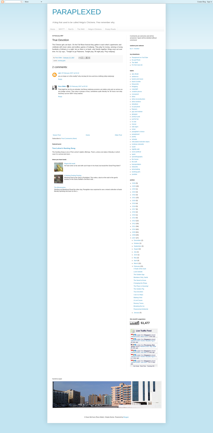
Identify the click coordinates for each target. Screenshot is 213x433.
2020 (134, 200)
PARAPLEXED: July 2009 (138, 352)
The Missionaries (60, 187)
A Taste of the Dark (140, 269)
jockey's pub (136, 116)
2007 (134, 238)
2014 (134, 218)
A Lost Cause (138, 300)
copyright (135, 89)
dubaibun (135, 104)
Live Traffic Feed (143, 331)
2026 (134, 183)
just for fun (135, 119)
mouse (134, 124)
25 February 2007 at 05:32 (79, 86)
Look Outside (138, 272)
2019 (134, 203)
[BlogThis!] (82, 58)
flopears (134, 109)
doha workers (136, 102)
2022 (134, 195)
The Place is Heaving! (141, 286)
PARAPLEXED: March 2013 (139, 336)
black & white (136, 81)
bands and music (137, 79)
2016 (134, 212)
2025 (134, 186)
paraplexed (135, 134)
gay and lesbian (137, 111)
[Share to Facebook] (87, 58)
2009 (134, 232)
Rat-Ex (71, 29)
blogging (135, 86)
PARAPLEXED (76, 12)
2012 (134, 223)
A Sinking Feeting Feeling (72, 175)
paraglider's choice (138, 131)
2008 (134, 235)
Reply (60, 79)
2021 (134, 197)
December (137, 240)
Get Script (136, 366)
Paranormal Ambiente (141, 309)
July (135, 252)
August (136, 249)
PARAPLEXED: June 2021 (139, 362)
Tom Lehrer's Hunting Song (63, 148)
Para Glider (62, 86)
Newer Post (57, 135)
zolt (59, 73)
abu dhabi (135, 74)
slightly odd (135, 149)
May (135, 258)
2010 (134, 229)
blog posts (135, 84)
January (137, 313)
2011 (134, 226)
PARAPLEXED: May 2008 (148, 346)
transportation (136, 164)
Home (52, 29)
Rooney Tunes (138, 303)
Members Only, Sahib (141, 277)
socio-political (136, 152)
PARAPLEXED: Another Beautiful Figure (143, 340)
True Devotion (138, 292)
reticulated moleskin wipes (141, 142)
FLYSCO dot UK (137, 65)
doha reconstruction (138, 99)
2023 (134, 192)
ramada (134, 139)
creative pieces (137, 91)
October (137, 243)
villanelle (135, 167)
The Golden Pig (139, 289)
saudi (133, 147)
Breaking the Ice (139, 306)
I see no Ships (138, 295)
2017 (134, 209)
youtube (134, 174)
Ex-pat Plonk (136, 60)
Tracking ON (150, 366)
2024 (134, 189)
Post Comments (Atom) (69, 138)
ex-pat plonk (136, 107)
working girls (61, 60)
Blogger (126, 417)
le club (134, 122)
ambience (135, 76)
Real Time (143, 366)
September (138, 246)
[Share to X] (84, 58)
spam (133, 154)
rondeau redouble (138, 144)
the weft (134, 162)
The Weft (80, 29)
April (135, 260)
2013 (134, 221)
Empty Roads (110, 29)
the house (135, 159)
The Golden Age (139, 274)
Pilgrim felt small (69, 163)
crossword (135, 94)
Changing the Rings (140, 283)
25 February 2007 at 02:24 (70, 73)
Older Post (118, 135)
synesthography (137, 157)
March (136, 263)
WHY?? (62, 29)
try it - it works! (134, 49)
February (137, 266)
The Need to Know (140, 280)
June (136, 255)
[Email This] (80, 58)
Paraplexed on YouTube (140, 57)
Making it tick (138, 297)
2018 (134, 206)
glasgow (134, 114)
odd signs (135, 127)
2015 (134, 215)
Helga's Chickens (95, 29)
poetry (134, 137)
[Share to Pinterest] (89, 58)
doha (133, 96)
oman (134, 129)
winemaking (136, 169)
